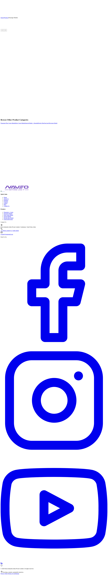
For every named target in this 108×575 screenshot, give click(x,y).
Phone (14, 141)
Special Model (7, 216)
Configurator (21, 5)
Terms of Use (11, 573)
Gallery (14, 2)
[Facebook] (54, 346)
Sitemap (17, 573)
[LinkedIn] (2, 563)
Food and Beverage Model (50, 123)
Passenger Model (8, 213)
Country (10, 146)
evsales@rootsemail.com (7, 234)
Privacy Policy (4, 573)
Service (18, 2)
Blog (21, 2)
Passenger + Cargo (8, 212)
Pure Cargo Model (8, 215)
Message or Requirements (18, 155)
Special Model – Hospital (31, 123)
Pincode (14, 148)
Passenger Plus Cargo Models (8, 123)
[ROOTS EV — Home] (3, 191)
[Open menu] (2, 15)
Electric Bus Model (8, 218)
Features (10, 2)
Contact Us (5, 5)
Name (14, 138)
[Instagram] (54, 453)
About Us (6, 199)
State (20, 145)
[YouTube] (54, 561)
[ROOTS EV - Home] (6, 1)
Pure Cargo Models (20, 123)
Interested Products (28, 149)
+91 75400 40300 (14, 230)
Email (14, 140)
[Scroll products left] (2, 30)
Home (2, 2)
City (13, 143)
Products (6, 2)
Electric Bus (41, 123)
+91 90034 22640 (5, 230)
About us (24, 2)
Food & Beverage (8, 219)
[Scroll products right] (5, 30)
